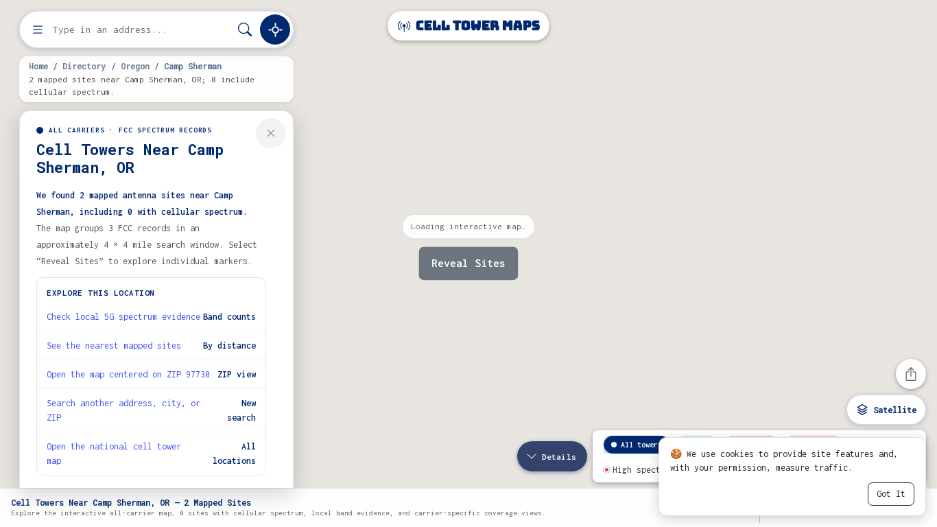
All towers (641, 445)
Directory (84, 65)
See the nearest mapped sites (114, 345)
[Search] (245, 29)
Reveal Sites (468, 263)
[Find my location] (275, 29)
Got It (891, 494)
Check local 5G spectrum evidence (123, 317)
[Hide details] (271, 133)
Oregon (135, 65)
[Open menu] (38, 29)
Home (38, 65)
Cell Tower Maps (476, 25)
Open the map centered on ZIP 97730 (128, 374)
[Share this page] (911, 374)
